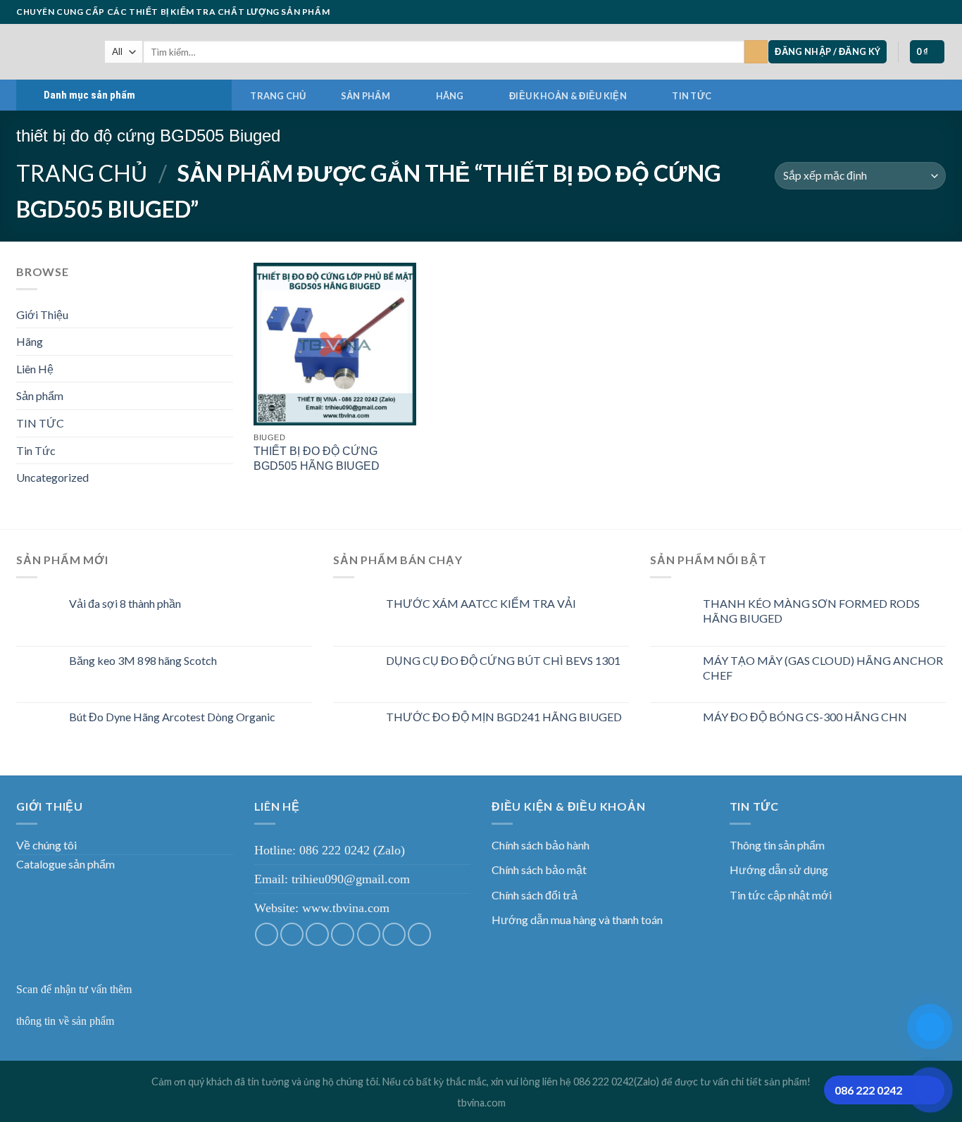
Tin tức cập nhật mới (781, 895)
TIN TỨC (691, 95)
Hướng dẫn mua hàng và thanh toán (577, 919)
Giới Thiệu (42, 314)
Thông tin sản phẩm (777, 845)
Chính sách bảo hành (540, 845)
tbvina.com (481, 1103)
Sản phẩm (365, 95)
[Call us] (912, 12)
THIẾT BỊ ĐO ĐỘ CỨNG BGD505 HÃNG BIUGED (317, 458)
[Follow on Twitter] (885, 12)
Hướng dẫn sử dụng (779, 869)
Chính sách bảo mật (539, 869)
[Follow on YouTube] (939, 12)
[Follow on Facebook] (858, 12)
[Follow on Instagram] (871, 12)
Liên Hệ (35, 368)
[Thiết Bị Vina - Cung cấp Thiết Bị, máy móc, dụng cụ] (49, 52)
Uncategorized (52, 477)
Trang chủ (278, 95)
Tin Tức (36, 450)
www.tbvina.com (345, 908)
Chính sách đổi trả (534, 895)
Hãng (450, 95)
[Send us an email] (898, 12)
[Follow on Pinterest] (925, 12)
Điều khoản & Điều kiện (568, 95)
